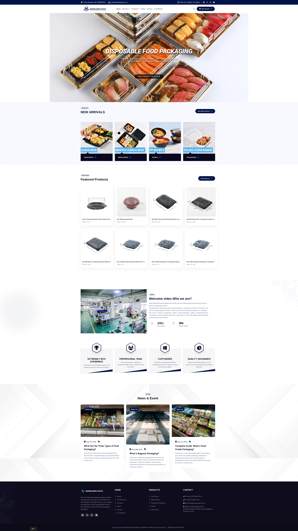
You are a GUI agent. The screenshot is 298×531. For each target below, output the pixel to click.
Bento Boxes (155, 499)
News (143, 9)
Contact (149, 9)
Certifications (121, 499)
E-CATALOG (158, 9)
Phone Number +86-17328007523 (94, 2)
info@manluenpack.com (119, 2)
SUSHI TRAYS (88, 157)
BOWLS (155, 157)
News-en (88, 409)
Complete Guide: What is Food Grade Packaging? (190, 448)
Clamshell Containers (158, 503)
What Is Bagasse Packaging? (144, 453)
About (119, 496)
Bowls (153, 506)
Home (118, 9)
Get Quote (205, 9)
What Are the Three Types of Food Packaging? (101, 448)
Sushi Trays (155, 496)
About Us (125, 9)
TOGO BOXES (191, 157)
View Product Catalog (148, 76)
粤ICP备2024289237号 (176, 527)
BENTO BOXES (123, 157)
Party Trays (154, 509)
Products (135, 9)
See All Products (204, 111)
